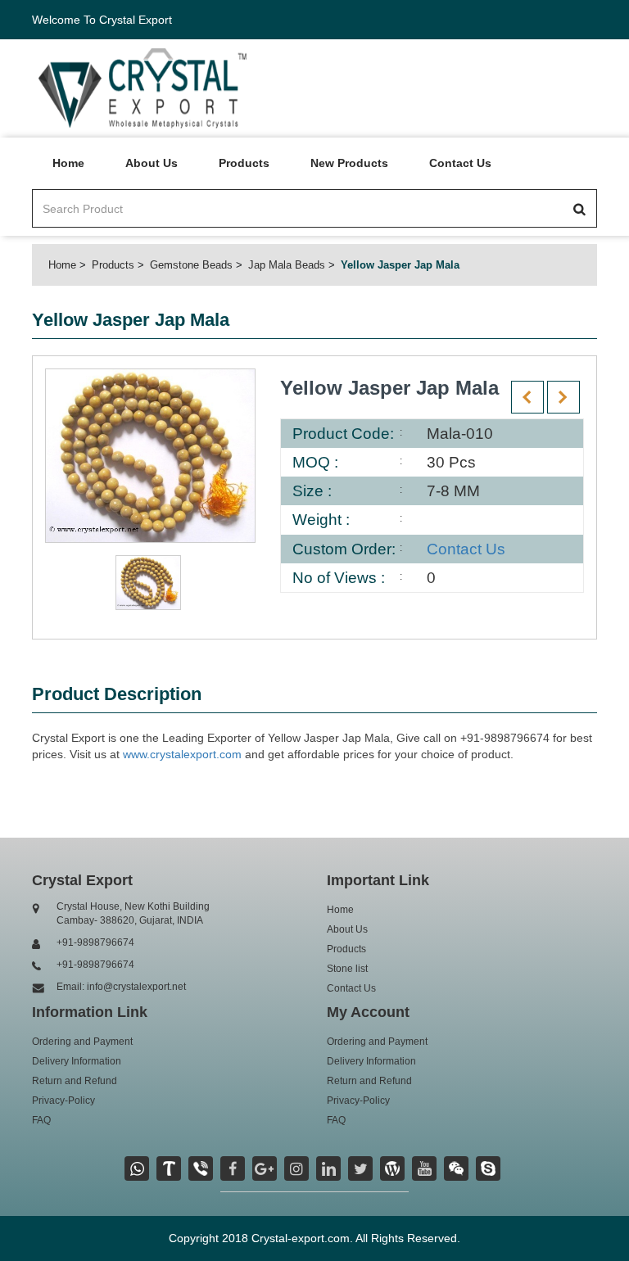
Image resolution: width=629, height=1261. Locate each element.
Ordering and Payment (82, 1041)
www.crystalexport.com (182, 754)
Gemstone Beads (191, 265)
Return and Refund (74, 1081)
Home (68, 162)
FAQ (41, 1120)
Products (244, 162)
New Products (349, 162)
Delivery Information (76, 1061)
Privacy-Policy (63, 1100)
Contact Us (460, 162)
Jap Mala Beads (286, 265)
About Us (151, 162)
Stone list (347, 968)
